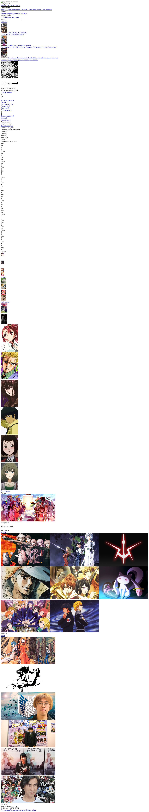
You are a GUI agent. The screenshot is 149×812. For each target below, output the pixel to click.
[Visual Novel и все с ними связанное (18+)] (3, 288)
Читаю (4, 118)
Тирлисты (25, 10)
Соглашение (5, 810)
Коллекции (16, 10)
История (4, 22)
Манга (12, 6)
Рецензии (32, 10)
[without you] (2, 267)
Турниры (15, 14)
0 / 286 (3, 532)
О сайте (4, 17)
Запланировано (7, 100)
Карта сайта (31, 810)
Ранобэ (17, 6)
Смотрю (4, 102)
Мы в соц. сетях (13, 17)
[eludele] (2, 256)
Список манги (6, 110)
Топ (8, 6)
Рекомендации (6, 14)
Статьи (39, 10)
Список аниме (6, 92)
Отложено (5, 106)
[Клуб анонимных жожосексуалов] (3, 300)
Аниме (3, 6)
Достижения (5, 491)
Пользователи (47, 10)
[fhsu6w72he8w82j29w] (2, 259)
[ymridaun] (2, 263)
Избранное (5, 302)
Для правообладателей (18, 810)
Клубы (9, 10)
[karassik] (2, 271)
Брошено (5, 108)
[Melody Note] (2, 275)
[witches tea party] (3, 294)
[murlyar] (3, 283)
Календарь (23, 14)
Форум (3, 10)
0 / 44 (3, 636)
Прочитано (5, 120)
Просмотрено (7, 104)
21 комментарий (7, 126)
